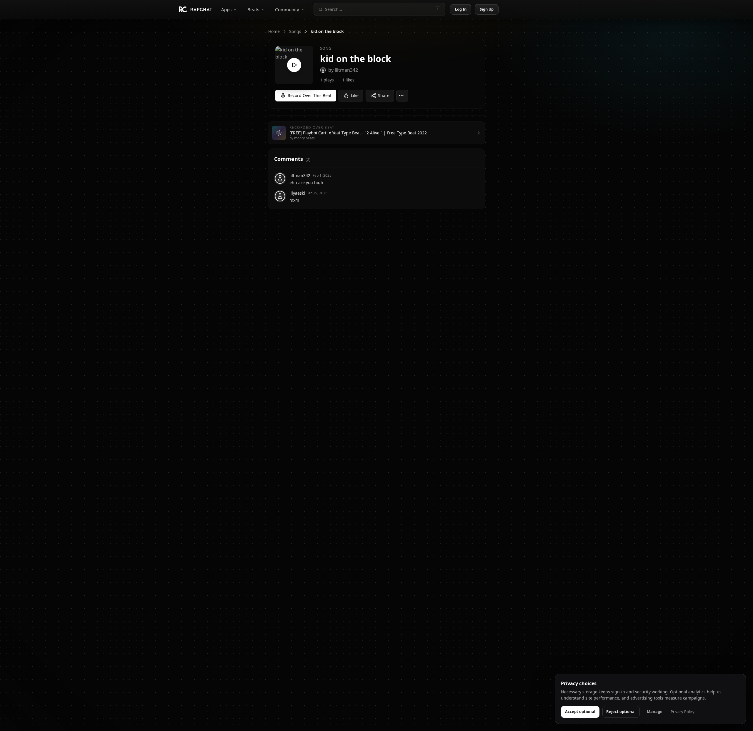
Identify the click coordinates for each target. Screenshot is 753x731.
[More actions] (402, 95)
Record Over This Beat (309, 95)
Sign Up (487, 9)
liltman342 (299, 175)
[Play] (294, 65)
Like (355, 95)
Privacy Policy (682, 711)
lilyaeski (297, 193)
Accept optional (580, 711)
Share (383, 95)
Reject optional (621, 711)
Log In (461, 9)
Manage (654, 711)
